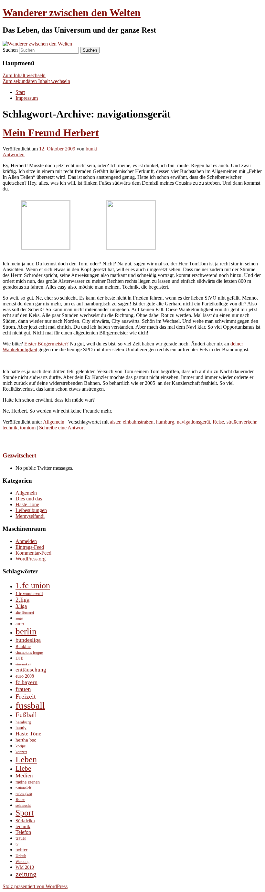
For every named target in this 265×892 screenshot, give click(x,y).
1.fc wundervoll (29, 593)
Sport (25, 812)
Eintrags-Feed (30, 547)
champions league (29, 652)
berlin (26, 631)
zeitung (26, 874)
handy (21, 727)
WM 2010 (25, 867)
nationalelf (23, 788)
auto (20, 623)
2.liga (22, 599)
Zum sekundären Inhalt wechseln (36, 81)
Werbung (22, 862)
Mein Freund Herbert (51, 132)
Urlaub (21, 856)
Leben (26, 759)
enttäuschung (31, 670)
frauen (23, 689)
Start (20, 92)
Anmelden (26, 541)
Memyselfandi (30, 516)
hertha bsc (26, 740)
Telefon (23, 832)
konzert (21, 752)
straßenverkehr (241, 422)
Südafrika (25, 820)
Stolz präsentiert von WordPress (35, 886)
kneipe (21, 746)
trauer (21, 838)
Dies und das (29, 498)
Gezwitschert (19, 455)
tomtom (28, 427)
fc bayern (26, 682)
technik (10, 427)
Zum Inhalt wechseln (24, 75)
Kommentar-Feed (33, 553)
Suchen (10, 50)
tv (17, 844)
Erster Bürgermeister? (47, 343)
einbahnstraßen (138, 422)
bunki (91, 148)
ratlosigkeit (24, 794)
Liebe (23, 768)
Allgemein (53, 422)
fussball (30, 705)
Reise (218, 422)
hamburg (165, 422)
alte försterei (25, 612)
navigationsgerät (193, 422)
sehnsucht (23, 806)
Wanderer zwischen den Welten (72, 12)
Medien (24, 776)
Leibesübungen (31, 510)
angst (19, 618)
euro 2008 (25, 676)
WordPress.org (31, 558)
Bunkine (23, 646)
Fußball (26, 715)
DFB (20, 658)
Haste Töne (27, 504)
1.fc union (33, 585)
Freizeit (26, 696)
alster (115, 422)
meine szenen (28, 782)
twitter (21, 849)
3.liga (21, 606)
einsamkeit (23, 664)
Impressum (27, 98)
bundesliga (28, 640)
